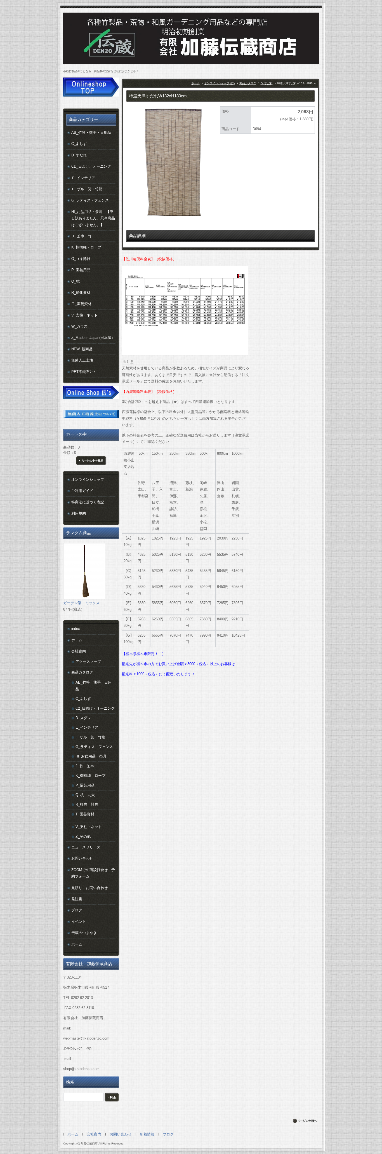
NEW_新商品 (82, 349)
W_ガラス (79, 326)
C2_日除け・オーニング (95, 708)
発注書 (76, 899)
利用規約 (78, 513)
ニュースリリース (85, 847)
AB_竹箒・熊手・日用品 (91, 132)
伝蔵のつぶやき (84, 933)
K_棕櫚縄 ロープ (90, 775)
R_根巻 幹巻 (87, 804)
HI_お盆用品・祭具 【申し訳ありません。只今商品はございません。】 (93, 218)
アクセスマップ (88, 662)
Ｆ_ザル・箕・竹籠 (86, 189)
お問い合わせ (82, 858)
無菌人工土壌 (82, 360)
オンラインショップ (87, 479)
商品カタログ (247, 83)
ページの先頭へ (304, 1121)
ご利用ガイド (82, 491)
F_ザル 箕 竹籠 (90, 737)
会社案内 (78, 651)
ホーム (195, 83)
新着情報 (147, 1134)
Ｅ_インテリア (83, 178)
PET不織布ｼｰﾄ (83, 372)
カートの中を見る (91, 461)
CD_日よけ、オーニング (91, 166)
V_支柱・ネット (84, 315)
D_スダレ (83, 718)
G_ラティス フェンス (94, 747)
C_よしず (79, 144)
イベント (78, 922)
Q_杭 (75, 281)
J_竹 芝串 (85, 766)
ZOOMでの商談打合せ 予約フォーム (93, 873)
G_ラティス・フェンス (90, 200)
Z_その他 (83, 836)
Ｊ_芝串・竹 (81, 236)
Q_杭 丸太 (85, 795)
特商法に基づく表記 (87, 502)
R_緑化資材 (80, 292)
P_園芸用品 (80, 270)
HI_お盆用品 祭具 (91, 756)
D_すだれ (267, 83)
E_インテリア (87, 727)
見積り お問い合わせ (89, 888)
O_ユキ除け (81, 259)
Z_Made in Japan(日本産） (93, 338)
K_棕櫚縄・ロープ (86, 247)
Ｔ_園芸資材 (81, 304)
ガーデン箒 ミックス (81, 603)
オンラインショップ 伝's (219, 83)
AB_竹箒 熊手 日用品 (94, 685)
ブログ (76, 910)
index (75, 629)
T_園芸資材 (85, 814)
